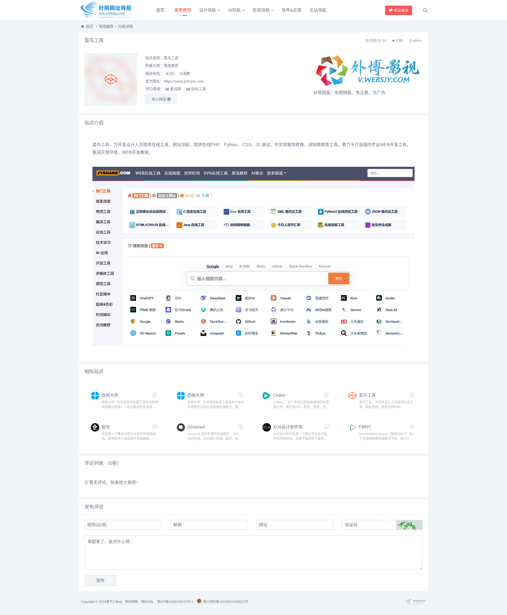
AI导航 (234, 10)
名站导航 (317, 10)
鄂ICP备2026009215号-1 (175, 602)
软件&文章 (292, 10)
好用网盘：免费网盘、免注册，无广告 (349, 92)
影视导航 (261, 10)
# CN (170, 74)
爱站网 (175, 89)
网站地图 (131, 602)
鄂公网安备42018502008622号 (225, 602)
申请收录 (400, 10)
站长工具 (198, 89)
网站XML (147, 602)
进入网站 (159, 99)
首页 (160, 10)
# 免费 (185, 74)
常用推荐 (182, 10)
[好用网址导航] (108, 10)
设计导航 (207, 10)
